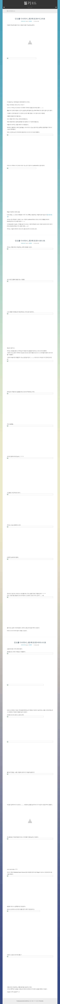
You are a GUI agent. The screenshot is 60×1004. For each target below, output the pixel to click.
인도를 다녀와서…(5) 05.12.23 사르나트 (30, 240)
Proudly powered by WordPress (23, 1001)
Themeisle (41, 1001)
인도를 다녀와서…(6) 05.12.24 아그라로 (30, 18)
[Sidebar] (4, 7)
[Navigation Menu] (56, 7)
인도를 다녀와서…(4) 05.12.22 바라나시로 (30, 642)
